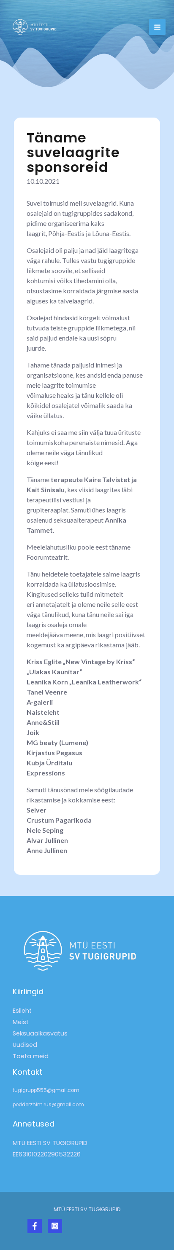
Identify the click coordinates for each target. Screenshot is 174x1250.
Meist (21, 1022)
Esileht (22, 1010)
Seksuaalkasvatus (40, 1033)
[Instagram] (55, 1226)
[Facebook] (34, 1226)
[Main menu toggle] (157, 27)
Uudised (25, 1045)
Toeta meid (31, 1056)
